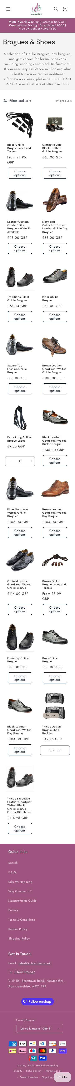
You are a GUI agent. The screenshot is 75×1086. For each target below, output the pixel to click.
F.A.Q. (12, 872)
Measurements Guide (22, 900)
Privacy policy (53, 1070)
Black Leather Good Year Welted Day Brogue (19, 730)
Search (13, 863)
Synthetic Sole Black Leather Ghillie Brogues (52, 148)
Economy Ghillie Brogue (18, 660)
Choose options (20, 173)
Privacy (13, 910)
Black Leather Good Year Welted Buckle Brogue (54, 441)
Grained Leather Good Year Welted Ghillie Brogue (19, 585)
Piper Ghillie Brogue (50, 298)
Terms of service (29, 1077)
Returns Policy (17, 929)
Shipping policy (50, 1077)
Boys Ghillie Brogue (50, 660)
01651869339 (25, 972)
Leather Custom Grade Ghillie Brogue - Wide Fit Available (19, 227)
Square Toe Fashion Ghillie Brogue (17, 369)
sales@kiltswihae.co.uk (34, 963)
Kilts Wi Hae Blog (20, 882)
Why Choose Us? (20, 891)
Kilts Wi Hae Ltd (36, 1065)
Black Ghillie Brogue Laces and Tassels (19, 148)
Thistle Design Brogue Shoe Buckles (51, 730)
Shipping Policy (19, 938)
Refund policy (33, 1070)
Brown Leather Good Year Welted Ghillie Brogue (54, 369)
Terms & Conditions (21, 920)
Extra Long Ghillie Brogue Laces (19, 439)
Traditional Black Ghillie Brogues (18, 298)
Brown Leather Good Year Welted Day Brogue (54, 513)
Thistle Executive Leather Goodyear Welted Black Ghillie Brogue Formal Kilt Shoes (19, 805)
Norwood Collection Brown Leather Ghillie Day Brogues (55, 227)
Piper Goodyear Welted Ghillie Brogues (17, 513)
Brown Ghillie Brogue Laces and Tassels (54, 585)
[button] (8, 9)
